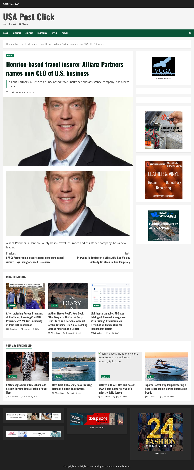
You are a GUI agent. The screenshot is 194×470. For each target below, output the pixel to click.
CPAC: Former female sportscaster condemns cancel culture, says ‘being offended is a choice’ (35, 257)
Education (42, 33)
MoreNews (108, 466)
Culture (29, 33)
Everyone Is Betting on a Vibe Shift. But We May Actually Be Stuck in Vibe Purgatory (103, 257)
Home (5, 33)
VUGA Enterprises (163, 78)
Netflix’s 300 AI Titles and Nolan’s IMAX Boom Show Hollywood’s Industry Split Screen (117, 388)
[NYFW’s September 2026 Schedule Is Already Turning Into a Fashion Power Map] (27, 366)
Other (58, 377)
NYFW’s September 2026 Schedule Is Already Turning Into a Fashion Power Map (26, 388)
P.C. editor (13, 329)
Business (17, 33)
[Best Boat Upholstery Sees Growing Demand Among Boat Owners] (73, 366)
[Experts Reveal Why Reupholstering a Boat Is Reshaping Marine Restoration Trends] (166, 366)
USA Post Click (29, 16)
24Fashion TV (161, 453)
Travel (65, 33)
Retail (54, 33)
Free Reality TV (97, 427)
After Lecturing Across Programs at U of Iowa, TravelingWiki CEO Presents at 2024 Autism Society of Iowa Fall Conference (24, 319)
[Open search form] (190, 33)
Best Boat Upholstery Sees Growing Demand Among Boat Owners (72, 387)
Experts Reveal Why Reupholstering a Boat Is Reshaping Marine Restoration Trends (166, 388)
